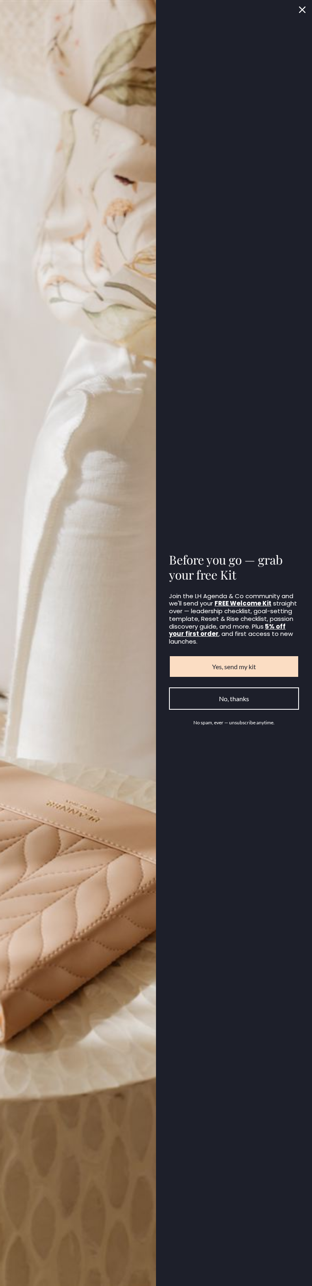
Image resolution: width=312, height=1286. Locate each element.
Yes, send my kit (234, 666)
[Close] (302, 9)
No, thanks (234, 698)
